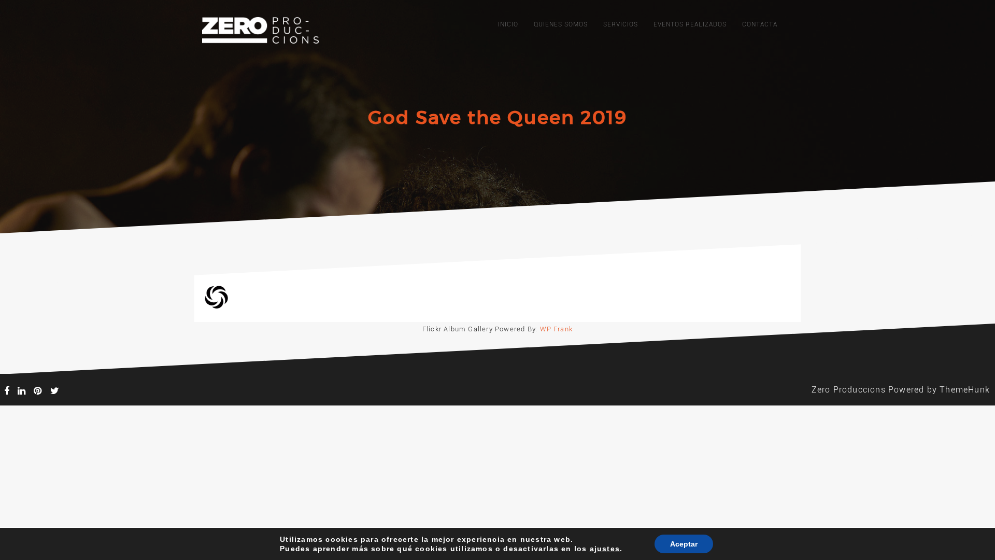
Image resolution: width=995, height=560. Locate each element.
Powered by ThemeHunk (939, 390)
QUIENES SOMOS (561, 24)
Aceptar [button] (684, 544)
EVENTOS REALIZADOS (690, 24)
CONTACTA (759, 24)
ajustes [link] (605, 548)
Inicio (508, 24)
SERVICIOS (620, 24)
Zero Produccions (849, 390)
